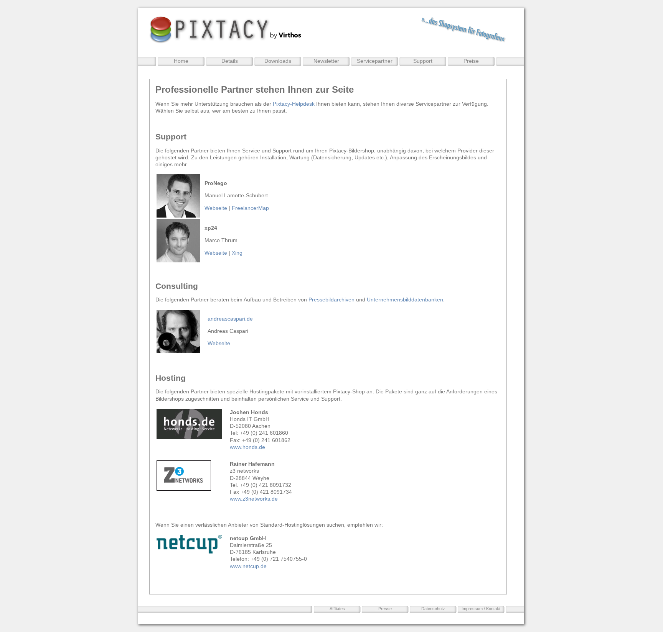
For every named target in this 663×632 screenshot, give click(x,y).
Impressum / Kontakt (481, 608)
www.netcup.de (248, 566)
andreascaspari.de (230, 319)
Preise (471, 61)
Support (422, 61)
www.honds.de (248, 447)
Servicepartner (375, 61)
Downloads (277, 61)
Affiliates (337, 608)
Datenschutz (433, 608)
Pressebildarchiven (331, 299)
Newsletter (326, 61)
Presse (385, 608)
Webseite (216, 208)
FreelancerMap (250, 208)
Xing (237, 253)
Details (229, 61)
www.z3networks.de (254, 499)
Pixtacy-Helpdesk (294, 104)
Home (181, 61)
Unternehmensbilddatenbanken (405, 299)
